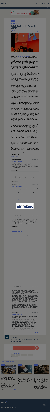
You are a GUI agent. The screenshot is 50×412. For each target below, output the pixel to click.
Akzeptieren (30, 207)
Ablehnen (25, 207)
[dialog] (25, 206)
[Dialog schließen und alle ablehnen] (32, 203)
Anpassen (19, 207)
